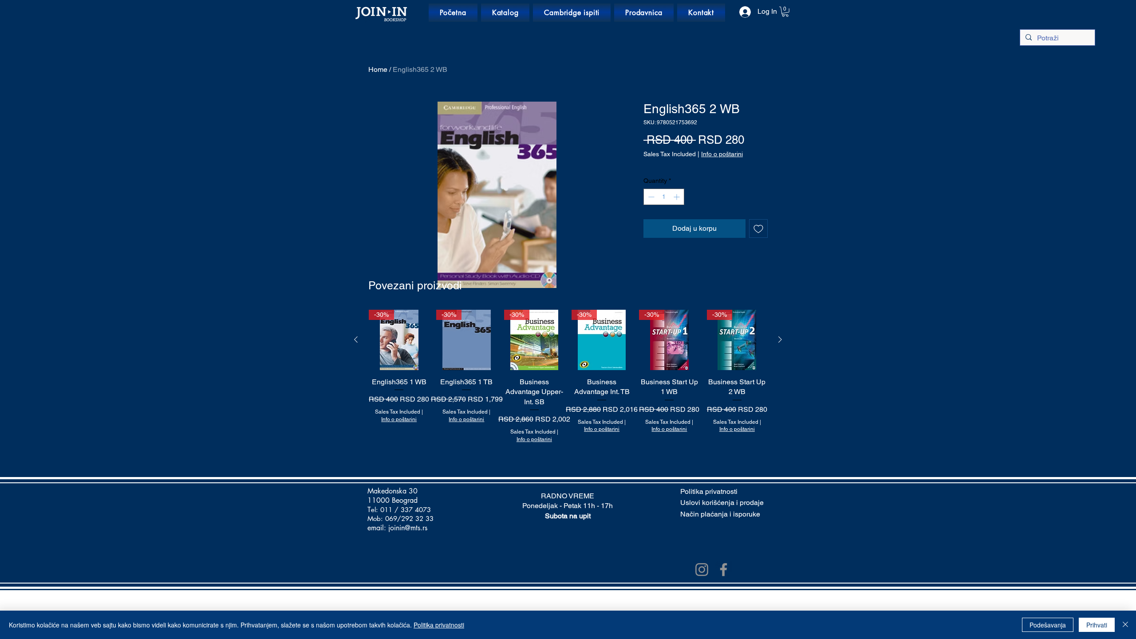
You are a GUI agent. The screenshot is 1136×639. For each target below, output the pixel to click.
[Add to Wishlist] (758, 228)
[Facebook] (723, 569)
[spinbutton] (664, 197)
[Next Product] (780, 339)
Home (377, 69)
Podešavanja (1048, 624)
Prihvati (1096, 624)
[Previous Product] (356, 339)
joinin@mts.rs (407, 527)
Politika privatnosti (439, 624)
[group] (568, 381)
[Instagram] (701, 569)
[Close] (1125, 625)
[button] (785, 12)
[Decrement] (650, 197)
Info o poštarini (722, 154)
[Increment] (677, 197)
